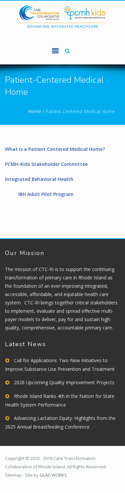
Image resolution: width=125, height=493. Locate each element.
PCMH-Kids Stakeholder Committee (46, 164)
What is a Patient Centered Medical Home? (55, 149)
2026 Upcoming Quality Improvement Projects (64, 382)
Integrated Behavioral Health (39, 179)
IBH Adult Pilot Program (46, 194)
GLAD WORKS (53, 475)
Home (34, 111)
